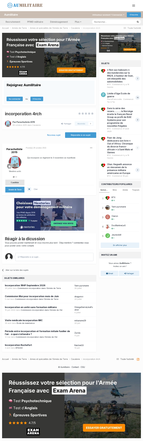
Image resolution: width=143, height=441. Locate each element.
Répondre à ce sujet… (30, 257)
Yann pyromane (81, 285)
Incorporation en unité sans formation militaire (31, 307)
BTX (109, 84)
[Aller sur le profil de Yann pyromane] (107, 207)
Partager (67, 124)
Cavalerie (36, 125)
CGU (83, 367)
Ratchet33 (79, 345)
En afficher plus (120, 245)
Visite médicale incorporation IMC (24, 320)
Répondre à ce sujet (80, 135)
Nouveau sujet (53, 135)
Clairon (115, 216)
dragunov (78, 296)
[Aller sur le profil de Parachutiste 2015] (8, 124)
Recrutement (13, 21)
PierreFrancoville (114, 99)
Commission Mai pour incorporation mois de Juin (32, 296)
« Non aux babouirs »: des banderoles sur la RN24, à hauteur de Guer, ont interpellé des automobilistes (120, 75)
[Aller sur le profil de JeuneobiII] (107, 235)
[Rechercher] (138, 22)
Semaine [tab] (104, 190)
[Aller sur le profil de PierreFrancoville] (103, 94)
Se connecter (15, 99)
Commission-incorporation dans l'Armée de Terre (39, 288)
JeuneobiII (116, 235)
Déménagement (59, 21)
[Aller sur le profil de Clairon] (107, 217)
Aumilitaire (11, 14)
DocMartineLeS (119, 225)
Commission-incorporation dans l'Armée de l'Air (42, 310)
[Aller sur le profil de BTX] (103, 71)
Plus (77, 21)
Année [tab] (125, 190)
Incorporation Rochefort (18, 345)
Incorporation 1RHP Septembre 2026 (25, 285)
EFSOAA (19, 348)
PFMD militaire (35, 21)
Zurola (77, 333)
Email (110, 273)
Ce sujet (127, 22)
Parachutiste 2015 (25, 122)
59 (16, 177)
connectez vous (81, 243)
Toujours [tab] (135, 190)
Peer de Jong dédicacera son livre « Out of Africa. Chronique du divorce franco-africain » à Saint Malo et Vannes (120, 145)
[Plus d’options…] (91, 148)
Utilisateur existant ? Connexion (107, 15)
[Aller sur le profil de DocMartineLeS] (107, 226)
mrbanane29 (80, 320)
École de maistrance (26, 323)
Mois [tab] (115, 190)
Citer (36, 189)
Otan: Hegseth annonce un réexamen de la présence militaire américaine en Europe (119, 168)
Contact (75, 367)
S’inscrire (134, 15)
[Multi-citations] (29, 189)
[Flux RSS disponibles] (138, 359)
